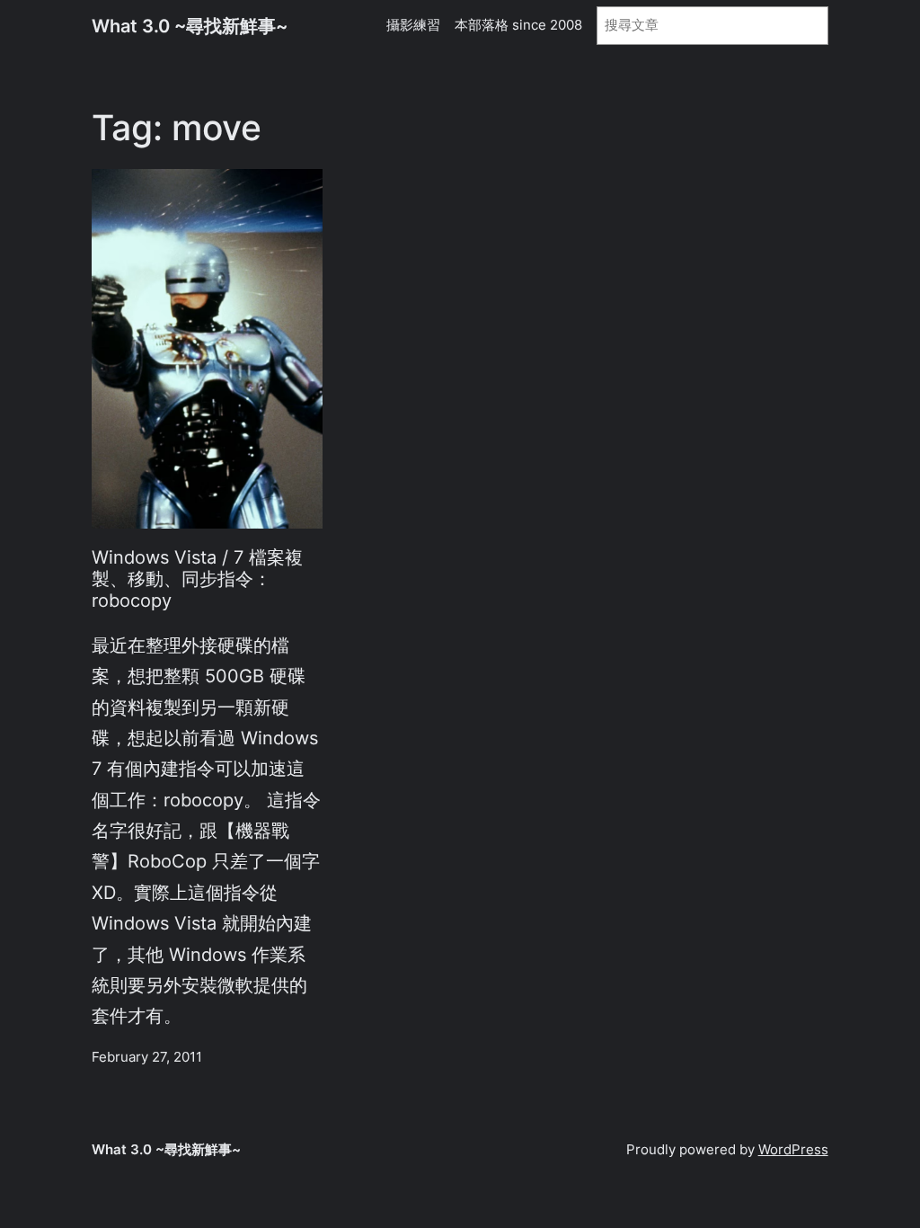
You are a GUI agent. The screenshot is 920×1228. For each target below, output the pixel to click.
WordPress (793, 1150)
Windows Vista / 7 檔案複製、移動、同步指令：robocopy (197, 579)
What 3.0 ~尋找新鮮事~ (190, 25)
